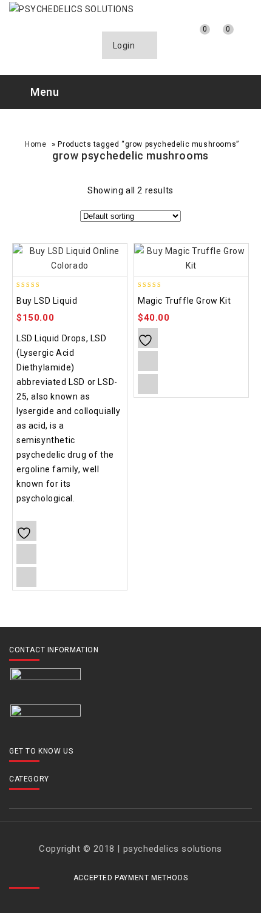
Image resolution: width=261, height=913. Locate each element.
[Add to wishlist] (26, 531)
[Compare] (172, 39)
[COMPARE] (26, 554)
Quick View (26, 577)
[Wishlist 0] (195, 39)
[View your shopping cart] (218, 39)
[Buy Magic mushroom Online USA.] (71, 8)
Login (125, 45)
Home (35, 144)
